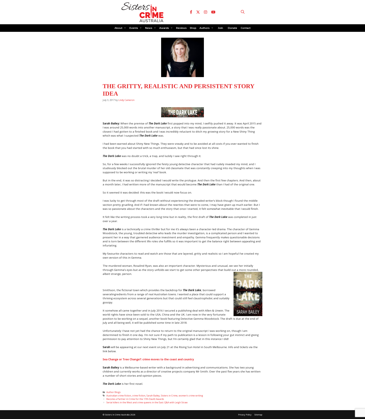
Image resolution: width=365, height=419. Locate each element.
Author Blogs (113, 392)
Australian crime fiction (118, 395)
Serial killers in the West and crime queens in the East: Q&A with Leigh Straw (147, 402)
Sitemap (258, 414)
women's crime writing (191, 395)
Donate (232, 28)
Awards (164, 28)
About (118, 28)
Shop (193, 28)
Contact (246, 28)
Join (220, 28)
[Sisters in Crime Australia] (142, 12)
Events (133, 28)
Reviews (181, 28)
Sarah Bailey (153, 395)
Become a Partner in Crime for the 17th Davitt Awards (135, 399)
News (148, 28)
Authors (204, 28)
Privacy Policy (245, 414)
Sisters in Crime (169, 395)
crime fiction (138, 395)
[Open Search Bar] (243, 12)
